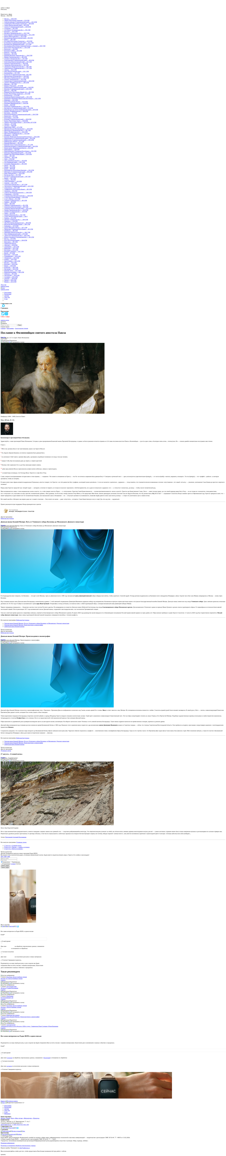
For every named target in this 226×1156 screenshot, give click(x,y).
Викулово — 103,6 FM (11, 254)
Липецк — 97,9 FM (10, 124)
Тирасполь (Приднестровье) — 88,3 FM (16, 207)
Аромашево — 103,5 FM (11, 246)
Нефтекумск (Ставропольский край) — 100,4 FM (19, 140)
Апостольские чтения (21, 328)
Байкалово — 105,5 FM (11, 248)
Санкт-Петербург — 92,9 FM (13, 181)
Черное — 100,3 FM (10, 280)
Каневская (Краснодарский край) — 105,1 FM (18, 97)
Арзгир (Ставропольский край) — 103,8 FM (17, 27)
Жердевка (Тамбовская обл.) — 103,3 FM (16, 78)
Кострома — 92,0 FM (10, 113)
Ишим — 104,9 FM (10, 266)
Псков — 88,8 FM (9, 168)
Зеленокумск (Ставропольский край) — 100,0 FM (19, 81)
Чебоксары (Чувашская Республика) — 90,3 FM (18, 229)
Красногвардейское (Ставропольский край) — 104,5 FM (21, 114)
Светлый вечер (10, 1025)
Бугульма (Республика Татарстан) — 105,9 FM (18, 41)
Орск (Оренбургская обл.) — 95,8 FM (15, 160)
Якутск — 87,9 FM (10, 238)
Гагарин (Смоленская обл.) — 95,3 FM (15, 58)
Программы (7, 292)
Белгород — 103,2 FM (10, 31)
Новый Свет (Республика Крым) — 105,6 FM (18, 154)
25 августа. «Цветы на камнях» (13, 849)
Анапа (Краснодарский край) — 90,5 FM (16, 25)
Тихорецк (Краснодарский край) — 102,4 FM (18, 208)
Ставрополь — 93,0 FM (11, 194)
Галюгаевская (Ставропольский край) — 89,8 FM (19, 60)
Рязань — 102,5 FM (10, 178)
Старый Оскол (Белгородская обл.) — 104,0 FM (18, 195)
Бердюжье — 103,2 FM (11, 250)
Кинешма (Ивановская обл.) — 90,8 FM (16, 103)
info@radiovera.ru (6, 1124)
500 (2, 856)
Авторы (6, 295)
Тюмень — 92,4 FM (10, 218)
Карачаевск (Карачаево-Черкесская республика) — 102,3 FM (22, 98)
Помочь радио (5, 865)
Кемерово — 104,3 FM (11, 100)
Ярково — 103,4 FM (10, 281)
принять (3, 1154)
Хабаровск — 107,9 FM (11, 226)
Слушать (3, 977)
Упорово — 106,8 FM (10, 278)
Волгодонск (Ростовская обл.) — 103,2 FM (17, 47)
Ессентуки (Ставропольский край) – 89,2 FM (17, 74)
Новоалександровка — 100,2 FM (14, 272)
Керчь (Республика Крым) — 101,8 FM (16, 101)
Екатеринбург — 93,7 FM (12, 73)
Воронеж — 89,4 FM (10, 54)
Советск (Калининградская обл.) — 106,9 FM (18, 192)
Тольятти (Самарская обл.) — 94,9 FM (15, 211)
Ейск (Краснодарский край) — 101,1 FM (16, 71)
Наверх (3, 1101)
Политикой (6, 948)
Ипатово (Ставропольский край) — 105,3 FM (18, 89)
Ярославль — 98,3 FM (11, 242)
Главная (3, 328)
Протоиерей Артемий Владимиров (15, 837)
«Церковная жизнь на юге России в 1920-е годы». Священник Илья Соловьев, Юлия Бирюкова (29, 1026)
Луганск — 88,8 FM (10, 125)
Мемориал (7, 1113)
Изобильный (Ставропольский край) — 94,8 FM (18, 87)
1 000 (4, 856)
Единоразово (16, 862)
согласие (10, 957)
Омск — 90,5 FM (9, 156)
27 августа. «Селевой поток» (13, 845)
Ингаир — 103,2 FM (10, 262)
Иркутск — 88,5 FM (10, 90)
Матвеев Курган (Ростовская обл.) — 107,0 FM (18, 129)
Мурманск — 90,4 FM (10, 135)
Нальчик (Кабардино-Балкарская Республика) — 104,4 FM (21, 136)
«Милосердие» (27, 1118)
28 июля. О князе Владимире (9, 988)
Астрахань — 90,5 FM (11, 28)
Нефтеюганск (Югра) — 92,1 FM (14, 141)
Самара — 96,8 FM (10, 180)
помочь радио (5, 286)
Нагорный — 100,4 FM (11, 269)
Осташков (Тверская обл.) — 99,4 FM (15, 164)
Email (3, 934)
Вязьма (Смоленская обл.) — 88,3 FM (15, 57)
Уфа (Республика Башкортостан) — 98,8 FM (17, 223)
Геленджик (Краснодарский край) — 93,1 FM (18, 62)
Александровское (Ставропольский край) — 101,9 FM (20, 22)
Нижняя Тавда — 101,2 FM (12, 270)
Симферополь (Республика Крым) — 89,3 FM (18, 189)
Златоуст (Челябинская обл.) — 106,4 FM (16, 82)
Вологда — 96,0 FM (10, 52)
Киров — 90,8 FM (9, 105)
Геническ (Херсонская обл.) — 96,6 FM (16, 63)
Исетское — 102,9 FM (10, 264)
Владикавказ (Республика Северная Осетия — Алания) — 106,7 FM (24, 46)
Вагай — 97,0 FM (9, 253)
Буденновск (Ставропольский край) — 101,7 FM (18, 42)
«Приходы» (36, 1118)
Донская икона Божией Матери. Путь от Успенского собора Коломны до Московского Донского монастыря (36, 623)
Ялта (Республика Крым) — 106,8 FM (15, 240)
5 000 (8, 856)
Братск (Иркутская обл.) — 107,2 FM (15, 36)
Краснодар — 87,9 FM (11, 116)
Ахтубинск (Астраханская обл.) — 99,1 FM (17, 30)
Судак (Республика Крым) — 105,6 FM (16, 197)
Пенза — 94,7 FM (9, 165)
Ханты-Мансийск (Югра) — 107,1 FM (15, 227)
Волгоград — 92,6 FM (11, 49)
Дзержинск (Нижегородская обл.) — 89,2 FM (17, 66)
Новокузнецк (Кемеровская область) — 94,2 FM (18, 148)
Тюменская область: (10, 243)
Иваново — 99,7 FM (10, 84)
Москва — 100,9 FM (10, 19)
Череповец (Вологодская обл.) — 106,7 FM (17, 232)
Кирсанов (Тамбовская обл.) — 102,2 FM (16, 106)
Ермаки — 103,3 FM (10, 259)
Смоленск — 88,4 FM (10, 191)
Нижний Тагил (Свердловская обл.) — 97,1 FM (18, 144)
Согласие (10, 946)
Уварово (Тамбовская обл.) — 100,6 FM (16, 219)
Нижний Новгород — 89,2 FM (13, 143)
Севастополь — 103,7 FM (12, 187)
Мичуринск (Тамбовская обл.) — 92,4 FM (16, 133)
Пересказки (9, 996)
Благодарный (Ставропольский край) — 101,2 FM (19, 34)
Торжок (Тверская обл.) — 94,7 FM (14, 215)
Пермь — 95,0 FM (9, 167)
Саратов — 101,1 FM (10, 183)
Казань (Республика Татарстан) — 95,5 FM (17, 93)
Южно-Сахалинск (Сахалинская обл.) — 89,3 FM (19, 237)
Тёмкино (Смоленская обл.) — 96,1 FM (16, 205)
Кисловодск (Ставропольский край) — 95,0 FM (18, 108)
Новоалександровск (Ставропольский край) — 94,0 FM (21, 146)
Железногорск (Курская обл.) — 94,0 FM (16, 76)
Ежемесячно (6, 862)
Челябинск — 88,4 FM (11, 231)
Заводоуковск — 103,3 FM (12, 261)
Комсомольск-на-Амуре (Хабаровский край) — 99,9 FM (21, 109)
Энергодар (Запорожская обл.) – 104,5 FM (16, 235)
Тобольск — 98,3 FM (10, 274)
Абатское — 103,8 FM (10, 245)
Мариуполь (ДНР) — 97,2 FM (13, 127)
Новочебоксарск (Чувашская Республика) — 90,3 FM (20, 151)
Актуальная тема (11, 986)
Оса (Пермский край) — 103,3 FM (14, 162)
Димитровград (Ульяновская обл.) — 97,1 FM (18, 68)
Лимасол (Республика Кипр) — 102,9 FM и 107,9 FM (20, 122)
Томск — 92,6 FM (9, 213)
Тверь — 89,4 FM (9, 203)
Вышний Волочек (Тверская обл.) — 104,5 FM (18, 55)
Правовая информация (7, 1143)
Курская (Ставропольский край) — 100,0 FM (17, 119)
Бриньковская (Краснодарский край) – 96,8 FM (18, 38)
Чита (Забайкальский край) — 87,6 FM (16, 234)
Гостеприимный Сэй (7, 997)
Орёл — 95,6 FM (9, 159)
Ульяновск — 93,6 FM (10, 221)
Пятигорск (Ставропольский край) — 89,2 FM (18, 172)
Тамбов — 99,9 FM (10, 202)
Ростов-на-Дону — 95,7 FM (12, 175)
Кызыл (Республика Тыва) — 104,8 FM (16, 121)
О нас (6, 299)
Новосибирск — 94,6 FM (11, 149)
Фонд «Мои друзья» (17, 1118)
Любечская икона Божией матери (14, 626)
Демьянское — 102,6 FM (11, 258)
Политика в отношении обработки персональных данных (18, 1145)
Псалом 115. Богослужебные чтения (11, 978)
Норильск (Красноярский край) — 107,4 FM (17, 152)
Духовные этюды (6, 750)
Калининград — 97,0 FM (11, 95)
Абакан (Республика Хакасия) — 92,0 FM (16, 20)
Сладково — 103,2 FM (11, 277)
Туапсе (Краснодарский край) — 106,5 (15, 216)
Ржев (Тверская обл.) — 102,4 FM (14, 173)
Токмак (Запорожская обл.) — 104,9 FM (16, 210)
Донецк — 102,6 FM (10, 70)
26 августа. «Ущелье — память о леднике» (17, 847)
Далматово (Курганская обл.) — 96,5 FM (16, 65)
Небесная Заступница (7, 518)
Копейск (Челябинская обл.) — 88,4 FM (16, 111)
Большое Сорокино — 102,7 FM (14, 251)
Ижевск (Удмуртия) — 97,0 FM (13, 85)
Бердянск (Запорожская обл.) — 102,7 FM (16, 33)
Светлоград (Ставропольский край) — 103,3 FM (18, 186)
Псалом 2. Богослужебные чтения (11, 1007)
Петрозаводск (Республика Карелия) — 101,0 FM (19, 170)
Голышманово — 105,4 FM (12, 256)
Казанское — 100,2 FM (11, 267)
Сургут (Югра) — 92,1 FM (12, 199)
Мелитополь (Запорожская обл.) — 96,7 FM (17, 130)
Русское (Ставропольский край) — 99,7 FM (17, 176)
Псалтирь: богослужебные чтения (16, 977)
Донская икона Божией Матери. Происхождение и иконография (23, 625)
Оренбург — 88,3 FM (10, 157)
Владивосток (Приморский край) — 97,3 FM (17, 44)
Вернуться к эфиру (6, 14)
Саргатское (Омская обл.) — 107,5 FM (15, 184)
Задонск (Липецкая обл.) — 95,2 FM (15, 79)
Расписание (7, 294)
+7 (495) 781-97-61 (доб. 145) (20, 1124)
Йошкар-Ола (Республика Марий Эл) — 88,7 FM (19, 92)
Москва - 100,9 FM (6, 16)
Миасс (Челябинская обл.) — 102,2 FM (16, 132)
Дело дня (3, 285)
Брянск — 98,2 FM (9, 39)
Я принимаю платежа (11, 864)
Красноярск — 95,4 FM (11, 117)
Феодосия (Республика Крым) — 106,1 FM (17, 224)
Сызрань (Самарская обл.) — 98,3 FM (15, 200)
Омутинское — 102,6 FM (11, 275)
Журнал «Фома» (6, 1118)
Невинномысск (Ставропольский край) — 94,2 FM (19, 138)
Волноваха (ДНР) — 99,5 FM (13, 50)
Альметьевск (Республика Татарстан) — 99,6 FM (19, 23)
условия (13, 864)
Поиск (19, 325)
